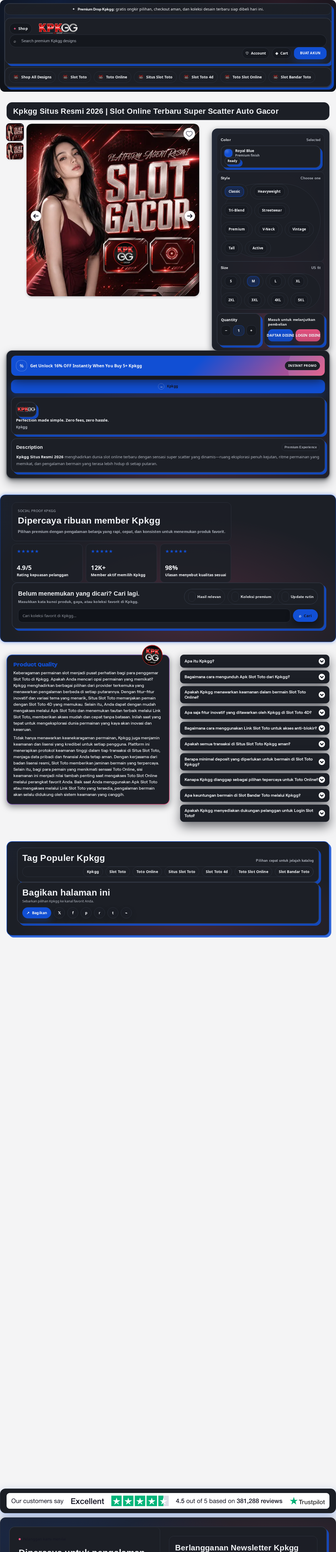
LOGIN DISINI (307, 335)
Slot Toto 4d (217, 871)
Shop (23, 28)
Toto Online (147, 871)
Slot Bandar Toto (294, 871)
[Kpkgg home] (58, 29)
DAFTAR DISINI (280, 335)
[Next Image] (189, 216)
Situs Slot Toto (182, 871)
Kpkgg (22, 427)
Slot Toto (117, 871)
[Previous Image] (36, 216)
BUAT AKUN (310, 53)
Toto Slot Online (253, 871)
